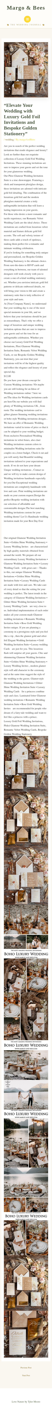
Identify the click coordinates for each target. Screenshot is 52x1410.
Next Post (26, 1375)
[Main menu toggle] (27, 19)
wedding (9, 139)
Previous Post (26, 1367)
